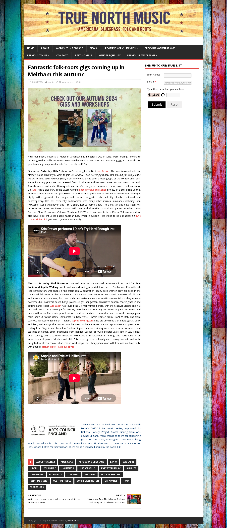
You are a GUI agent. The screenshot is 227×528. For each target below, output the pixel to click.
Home (30, 48)
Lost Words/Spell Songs (93, 189)
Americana (67, 461)
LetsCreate (55, 474)
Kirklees (131, 468)
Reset (174, 104)
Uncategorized (66, 81)
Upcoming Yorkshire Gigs (120, 48)
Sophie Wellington (82, 320)
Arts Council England (91, 461)
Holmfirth (68, 468)
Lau (34, 189)
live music (73, 474)
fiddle (34, 468)
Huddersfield (87, 468)
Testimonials (83, 55)
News (93, 48)
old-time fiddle (62, 480)
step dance (111, 480)
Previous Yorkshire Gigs (160, 48)
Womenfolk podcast (69, 48)
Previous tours (37, 55)
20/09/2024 (37, 81)
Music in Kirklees (110, 474)
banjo (113, 461)
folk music (50, 468)
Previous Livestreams (141, 55)
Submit (157, 104)
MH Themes (73, 520)
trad (126, 480)
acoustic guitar (45, 461)
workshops (37, 487)
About (45, 48)
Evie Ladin (55, 305)
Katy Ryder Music (111, 468)
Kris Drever (103, 171)
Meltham (90, 474)
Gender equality (109, 55)
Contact (62, 55)
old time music (38, 480)
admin (51, 81)
